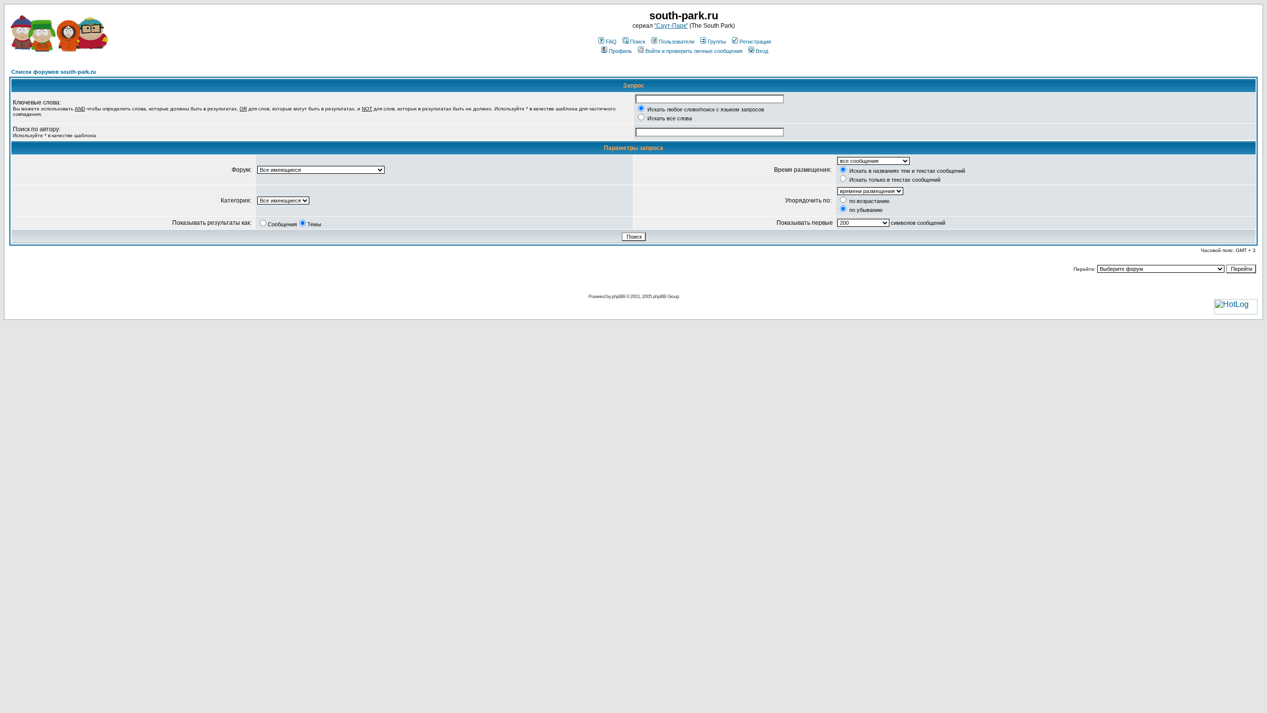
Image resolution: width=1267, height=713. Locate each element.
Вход (762, 51)
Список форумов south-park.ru (53, 72)
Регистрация (755, 42)
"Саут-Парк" (671, 25)
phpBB (618, 296)
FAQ (611, 42)
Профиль (620, 51)
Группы (717, 42)
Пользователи (676, 42)
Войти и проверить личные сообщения (693, 51)
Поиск (637, 42)
